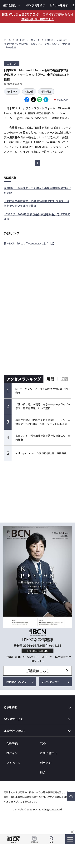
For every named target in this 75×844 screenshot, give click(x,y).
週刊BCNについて (16, 681)
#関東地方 (46, 91)
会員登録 (12, 743)
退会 (43, 772)
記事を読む (10, 5)
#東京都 (29, 91)
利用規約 (45, 763)
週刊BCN (20, 39)
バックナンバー (51, 681)
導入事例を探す (35, 5)
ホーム (7, 39)
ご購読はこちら (37, 670)
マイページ (13, 763)
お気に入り (62, 99)
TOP (43, 743)
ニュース (35, 39)
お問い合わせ (48, 753)
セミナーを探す (58, 5)
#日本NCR (12, 91)
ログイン (12, 753)
